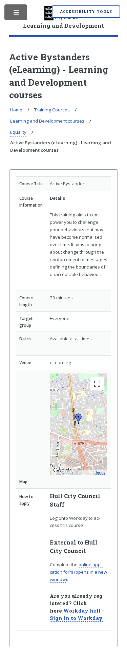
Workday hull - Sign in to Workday (77, 614)
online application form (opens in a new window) (78, 571)
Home (16, 110)
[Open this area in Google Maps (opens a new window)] (62, 470)
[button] (78, 419)
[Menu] (16, 14)
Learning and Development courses (47, 121)
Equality (18, 132)
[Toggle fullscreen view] (97, 383)
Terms (100, 472)
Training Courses (52, 110)
